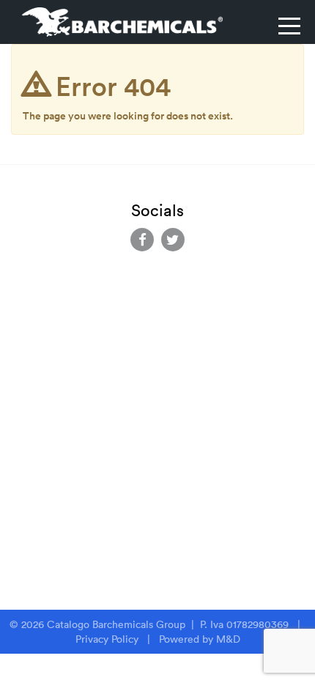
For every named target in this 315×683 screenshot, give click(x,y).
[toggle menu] (289, 25)
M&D (228, 639)
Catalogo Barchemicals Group (117, 624)
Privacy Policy (106, 639)
